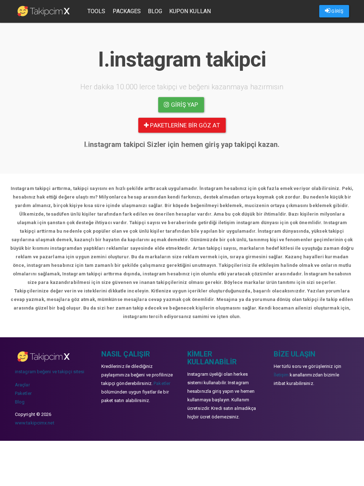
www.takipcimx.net (34, 423)
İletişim (281, 374)
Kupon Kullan (190, 11)
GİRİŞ (336, 11)
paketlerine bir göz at (184, 125)
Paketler (23, 393)
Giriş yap (184, 104)
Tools (96, 11)
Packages (127, 11)
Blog (155, 11)
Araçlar (22, 384)
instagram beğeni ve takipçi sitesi (49, 371)
